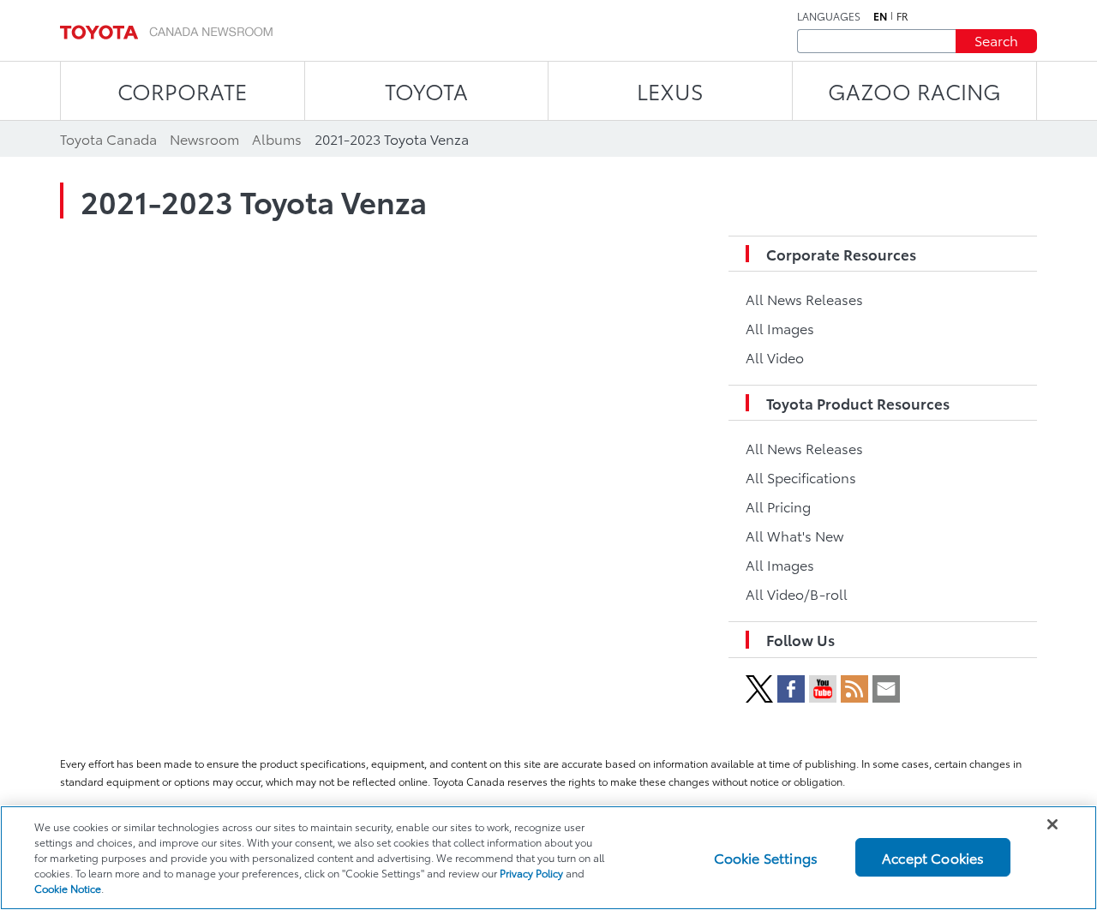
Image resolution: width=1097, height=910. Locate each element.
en (880, 16)
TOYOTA (426, 90)
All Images (780, 328)
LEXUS (670, 90)
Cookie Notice (67, 888)
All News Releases (804, 298)
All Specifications (801, 477)
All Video (775, 357)
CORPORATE (182, 90)
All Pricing (778, 506)
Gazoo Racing (914, 90)
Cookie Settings (766, 857)
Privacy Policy (531, 872)
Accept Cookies (933, 857)
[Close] (1052, 824)
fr (902, 16)
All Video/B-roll (797, 593)
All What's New (794, 535)
